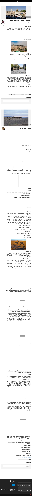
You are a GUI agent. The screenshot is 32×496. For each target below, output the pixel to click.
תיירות (21, 490)
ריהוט (25, 490)
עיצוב (30, 489)
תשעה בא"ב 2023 (10, 94)
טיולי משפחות (29, 485)
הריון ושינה (14, 94)
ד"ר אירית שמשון (3, 23)
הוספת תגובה (3, 26)
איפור (20, 482)
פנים (23, 489)
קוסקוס (27, 490)
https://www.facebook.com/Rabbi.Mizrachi (25, 457)
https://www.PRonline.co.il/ (4, 494)
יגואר (24, 485)
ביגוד (18, 482)
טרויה (26, 485)
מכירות (25, 486)
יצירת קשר (13, 484)
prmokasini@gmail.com (11, 490)
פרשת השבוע (27, 459)
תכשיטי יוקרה (29, 491)
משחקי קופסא (20, 486)
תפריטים (21, 491)
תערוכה (24, 491)
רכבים (23, 490)
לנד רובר (20, 485)
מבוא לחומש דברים (20, 459)
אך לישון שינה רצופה (18, 94)
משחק (23, 486)
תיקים (19, 490)
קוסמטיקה (30, 490)
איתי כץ (24, 459)
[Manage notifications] (30, 494)
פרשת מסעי (16, 476)
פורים (25, 489)
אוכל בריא (25, 482)
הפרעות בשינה (22, 94)
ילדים (22, 485)
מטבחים (28, 486)
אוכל (27, 482)
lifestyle (30, 482)
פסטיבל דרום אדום (20, 489)
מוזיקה (30, 486)
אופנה (22, 482)
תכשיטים (26, 491)
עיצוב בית (28, 489)
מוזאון (18, 485)
